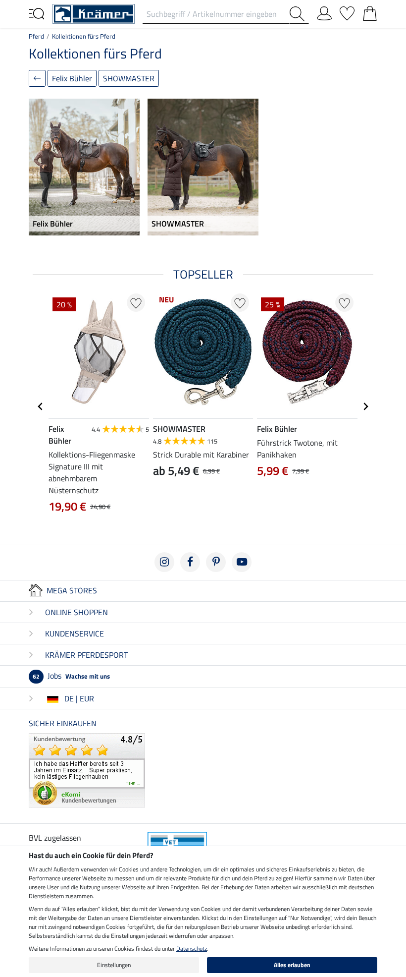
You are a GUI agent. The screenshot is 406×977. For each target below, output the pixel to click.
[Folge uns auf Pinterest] (216, 562)
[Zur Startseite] (93, 13)
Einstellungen (114, 965)
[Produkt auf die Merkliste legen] (136, 302)
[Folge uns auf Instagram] (164, 562)
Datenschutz (191, 948)
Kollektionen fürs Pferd (83, 36)
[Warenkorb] (369, 11)
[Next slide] (365, 406)
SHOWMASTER (128, 78)
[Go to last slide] (41, 406)
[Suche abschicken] (299, 14)
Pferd (36, 36)
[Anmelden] (324, 11)
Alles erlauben (292, 965)
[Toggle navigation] (37, 13)
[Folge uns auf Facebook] (190, 562)
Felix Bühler (72, 78)
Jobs (71, 676)
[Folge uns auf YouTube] (242, 562)
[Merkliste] (347, 11)
